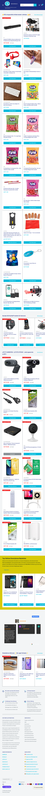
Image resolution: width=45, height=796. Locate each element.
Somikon (25, 33)
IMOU (24, 445)
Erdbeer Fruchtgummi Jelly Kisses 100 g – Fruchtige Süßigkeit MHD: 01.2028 (32, 136)
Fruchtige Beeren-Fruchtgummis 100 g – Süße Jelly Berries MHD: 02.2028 (12, 169)
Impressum (27, 724)
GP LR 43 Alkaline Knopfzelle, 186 (10, 543)
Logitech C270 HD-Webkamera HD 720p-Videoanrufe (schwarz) (11, 379)
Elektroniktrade (7, 409)
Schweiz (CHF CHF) (6, 779)
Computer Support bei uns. (31, 761)
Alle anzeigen (40, 315)
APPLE (5, 509)
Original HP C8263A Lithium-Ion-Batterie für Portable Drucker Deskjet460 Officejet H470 (12, 40)
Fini (24, 102)
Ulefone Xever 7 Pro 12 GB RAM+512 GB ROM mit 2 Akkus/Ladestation (10, 593)
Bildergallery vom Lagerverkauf (32, 773)
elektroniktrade (7, 69)
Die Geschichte (28, 725)
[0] (41, 5)
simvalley (5, 331)
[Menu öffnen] (3, 5)
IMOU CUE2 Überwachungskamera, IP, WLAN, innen (32, 448)
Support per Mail (29, 759)
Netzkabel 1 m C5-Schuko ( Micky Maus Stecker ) (11, 411)
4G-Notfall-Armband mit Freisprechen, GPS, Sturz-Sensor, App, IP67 (10, 334)
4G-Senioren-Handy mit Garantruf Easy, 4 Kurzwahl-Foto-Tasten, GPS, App (26, 334)
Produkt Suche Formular (31, 766)
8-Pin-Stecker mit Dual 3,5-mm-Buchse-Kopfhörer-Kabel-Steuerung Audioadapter (12, 512)
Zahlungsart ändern (29, 731)
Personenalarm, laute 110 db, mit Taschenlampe (30, 264)
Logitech (5, 377)
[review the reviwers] (21, 625)
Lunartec (25, 299)
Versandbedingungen (29, 733)
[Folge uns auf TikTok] (3, 784)
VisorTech (26, 261)
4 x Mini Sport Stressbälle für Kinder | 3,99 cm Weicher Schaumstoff (12, 274)
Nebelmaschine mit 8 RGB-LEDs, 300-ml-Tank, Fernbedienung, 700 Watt (31, 302)
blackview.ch (5, 761)
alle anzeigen (40, 653)
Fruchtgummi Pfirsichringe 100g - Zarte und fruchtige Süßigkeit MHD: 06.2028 (32, 169)
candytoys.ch (5, 764)
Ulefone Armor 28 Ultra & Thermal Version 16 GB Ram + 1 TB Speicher (26, 593)
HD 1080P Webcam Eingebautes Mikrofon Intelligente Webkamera (31, 379)
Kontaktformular (29, 754)
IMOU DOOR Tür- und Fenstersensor (30, 543)
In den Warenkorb (12, 46)
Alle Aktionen (40, 352)
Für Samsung (26, 477)
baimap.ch (4, 756)
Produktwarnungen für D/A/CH (32, 768)
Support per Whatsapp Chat (31, 756)
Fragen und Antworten (29, 720)
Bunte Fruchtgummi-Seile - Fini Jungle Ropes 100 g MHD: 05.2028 (12, 136)
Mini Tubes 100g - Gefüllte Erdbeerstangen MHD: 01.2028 (32, 201)
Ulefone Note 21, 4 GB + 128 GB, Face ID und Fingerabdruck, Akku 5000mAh (26, 675)
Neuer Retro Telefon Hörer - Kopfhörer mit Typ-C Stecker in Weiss (9, 675)
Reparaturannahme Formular (32, 764)
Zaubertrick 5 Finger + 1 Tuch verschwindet (32, 232)
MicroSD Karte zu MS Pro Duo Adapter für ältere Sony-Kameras (11, 104)
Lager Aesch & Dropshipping (30, 739)
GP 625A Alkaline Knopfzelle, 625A (30, 411)
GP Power (25, 409)
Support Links (27, 727)
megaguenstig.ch (6, 766)
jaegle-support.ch (6, 768)
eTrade (25, 377)
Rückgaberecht (28, 729)
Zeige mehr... (6, 569)
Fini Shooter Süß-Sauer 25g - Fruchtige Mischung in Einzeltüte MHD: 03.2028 (11, 189)
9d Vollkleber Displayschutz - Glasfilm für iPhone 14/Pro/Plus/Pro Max (11, 480)
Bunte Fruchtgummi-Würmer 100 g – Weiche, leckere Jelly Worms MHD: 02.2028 (32, 104)
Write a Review (35, 616)
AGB (25, 722)
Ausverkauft (12, 454)
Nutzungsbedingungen (29, 737)
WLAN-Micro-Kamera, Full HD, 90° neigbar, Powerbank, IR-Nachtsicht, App (32, 35)
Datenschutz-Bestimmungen (30, 741)
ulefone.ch (4, 759)
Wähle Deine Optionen (12, 242)
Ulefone (5, 231)
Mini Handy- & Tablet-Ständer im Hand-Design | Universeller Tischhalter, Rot (12, 72)
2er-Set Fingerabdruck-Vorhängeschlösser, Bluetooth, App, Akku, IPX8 (12, 302)
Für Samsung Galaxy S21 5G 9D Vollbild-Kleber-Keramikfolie (32, 480)
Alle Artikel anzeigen (38, 14)
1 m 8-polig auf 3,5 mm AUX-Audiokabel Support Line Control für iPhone (31, 512)
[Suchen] (35, 5)
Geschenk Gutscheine (29, 735)
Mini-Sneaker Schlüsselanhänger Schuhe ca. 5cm (32, 72)
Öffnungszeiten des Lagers (31, 771)
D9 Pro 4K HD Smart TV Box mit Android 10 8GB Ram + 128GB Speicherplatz (12, 444)
